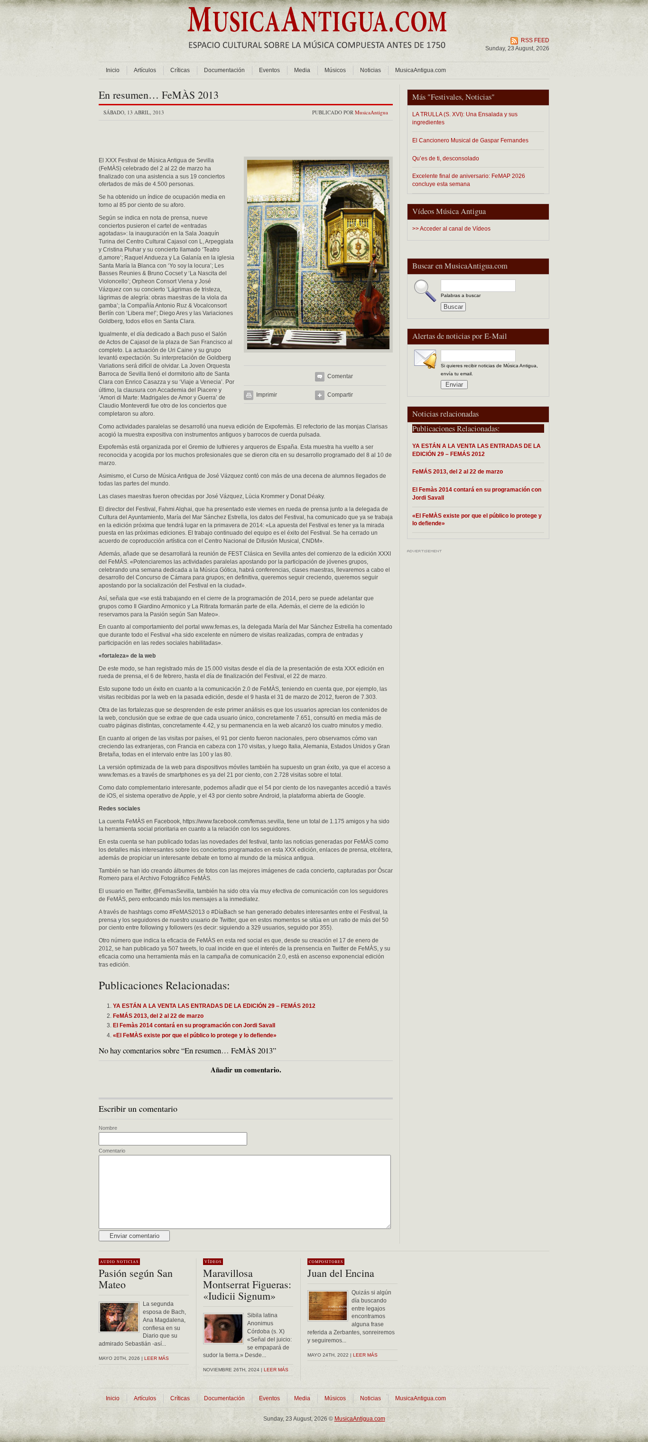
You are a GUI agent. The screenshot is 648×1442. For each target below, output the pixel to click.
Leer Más (276, 1369)
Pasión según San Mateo (136, 1278)
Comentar (340, 376)
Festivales (446, 97)
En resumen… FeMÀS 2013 (159, 95)
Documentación (224, 70)
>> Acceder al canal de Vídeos (451, 228)
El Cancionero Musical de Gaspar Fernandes (470, 140)
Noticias (370, 70)
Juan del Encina (340, 1273)
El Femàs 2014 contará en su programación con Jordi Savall (476, 493)
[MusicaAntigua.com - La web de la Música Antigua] (317, 54)
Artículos (145, 70)
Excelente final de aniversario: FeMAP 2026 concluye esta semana (468, 180)
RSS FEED (535, 40)
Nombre (108, 1128)
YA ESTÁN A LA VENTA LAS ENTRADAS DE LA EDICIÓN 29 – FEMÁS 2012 (476, 450)
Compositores (326, 1261)
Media (302, 70)
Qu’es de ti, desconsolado (445, 158)
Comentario (112, 1151)
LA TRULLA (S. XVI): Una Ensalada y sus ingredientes (465, 118)
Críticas (180, 70)
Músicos (335, 70)
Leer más (156, 1358)
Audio (107, 1261)
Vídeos (213, 1261)
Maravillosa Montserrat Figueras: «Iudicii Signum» (247, 1284)
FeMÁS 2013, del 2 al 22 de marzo (457, 471)
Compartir (340, 394)
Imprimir (266, 394)
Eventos (269, 70)
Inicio (113, 70)
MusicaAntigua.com (420, 70)
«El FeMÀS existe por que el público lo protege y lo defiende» (477, 519)
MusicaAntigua (371, 112)
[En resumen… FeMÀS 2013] (318, 355)
